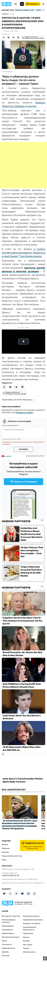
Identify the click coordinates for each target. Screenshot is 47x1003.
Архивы (5, 844)
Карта (4, 860)
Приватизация (8, 933)
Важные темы (8, 10)
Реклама (5, 852)
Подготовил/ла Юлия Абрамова (17, 399)
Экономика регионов (10, 937)
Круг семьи (27, 945)
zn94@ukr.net (32, 879)
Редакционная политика (12, 856)
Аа (22, 4)
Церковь (5, 952)
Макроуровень (8, 926)
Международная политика (8, 921)
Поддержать (34, 4)
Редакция (6, 848)
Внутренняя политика (11, 916)
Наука (4, 941)
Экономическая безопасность (29, 928)
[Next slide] (43, 10)
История (26, 941)
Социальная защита (31, 916)
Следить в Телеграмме (25, 482)
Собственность (29, 952)
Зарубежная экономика (33, 920)
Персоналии (28, 933)
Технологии (7, 944)
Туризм (26, 948)
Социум (26, 937)
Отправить (23, 449)
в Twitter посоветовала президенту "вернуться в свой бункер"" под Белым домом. (23, 252)
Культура (5, 956)
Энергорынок (7, 930)
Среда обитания (8, 948)
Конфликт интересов (31, 923)
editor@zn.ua (39, 883)
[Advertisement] (23, 165)
